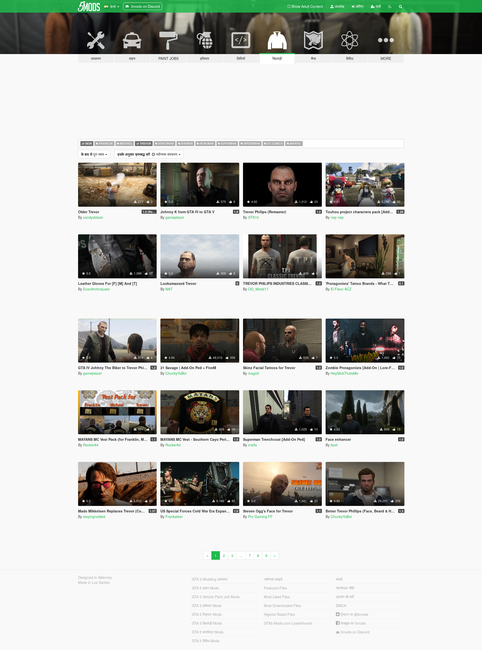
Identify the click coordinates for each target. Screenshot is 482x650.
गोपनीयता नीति (345, 587)
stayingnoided (94, 516)
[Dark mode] (390, 6)
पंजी (378, 6)
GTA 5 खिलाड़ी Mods (207, 623)
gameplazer (174, 217)
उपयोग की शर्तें (345, 596)
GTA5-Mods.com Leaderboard (288, 623)
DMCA (341, 605)
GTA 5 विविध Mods (205, 640)
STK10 (253, 217)
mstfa (252, 444)
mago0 (253, 373)
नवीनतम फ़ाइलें (273, 579)
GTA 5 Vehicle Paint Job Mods (215, 596)
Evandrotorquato (96, 288)
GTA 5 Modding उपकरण (209, 579)
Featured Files (275, 587)
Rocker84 (90, 444)
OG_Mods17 (258, 288)
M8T (169, 288)
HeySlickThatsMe (344, 373)
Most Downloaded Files (282, 605)
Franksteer (174, 516)
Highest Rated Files (279, 614)
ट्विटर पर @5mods (354, 614)
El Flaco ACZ (341, 288)
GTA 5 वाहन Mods (205, 587)
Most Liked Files (277, 596)
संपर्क (339, 579)
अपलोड (339, 6)
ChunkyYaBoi (176, 373)
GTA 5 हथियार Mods (206, 605)
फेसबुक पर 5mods (353, 623)
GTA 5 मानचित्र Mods (207, 631)
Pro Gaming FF (260, 516)
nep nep (337, 217)
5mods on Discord (355, 631)
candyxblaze (93, 217)
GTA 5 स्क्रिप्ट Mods (207, 614)
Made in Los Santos (94, 582)
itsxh (334, 444)
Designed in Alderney (95, 577)
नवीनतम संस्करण (147, 154)
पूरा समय (93, 154)
